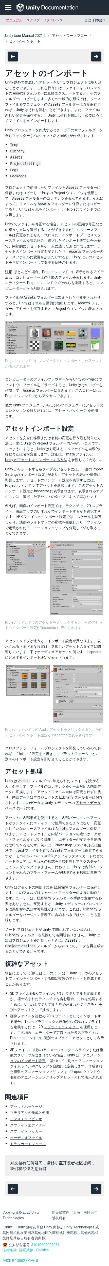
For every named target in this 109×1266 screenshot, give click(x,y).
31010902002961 (45, 1245)
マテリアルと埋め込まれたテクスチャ (68, 1004)
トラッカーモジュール (28, 1144)
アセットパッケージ (71, 410)
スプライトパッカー (26, 1131)
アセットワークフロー (69, 36)
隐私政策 (26, 1250)
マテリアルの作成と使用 (29, 1113)
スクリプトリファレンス (45, 20)
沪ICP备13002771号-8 (20, 1261)
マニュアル (14, 20)
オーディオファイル (26, 1138)
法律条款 (10, 1250)
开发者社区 (73, 1163)
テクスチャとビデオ (26, 1119)
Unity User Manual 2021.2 (25, 36)
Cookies (42, 1250)
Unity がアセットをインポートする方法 (36, 460)
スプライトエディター (61, 1027)
